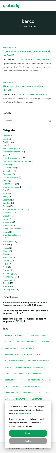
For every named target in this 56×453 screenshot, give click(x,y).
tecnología (7, 280)
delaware (18, 374)
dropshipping (34, 374)
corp (7, 374)
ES (6, 386)
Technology (8, 273)
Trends (6, 286)
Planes (6, 248)
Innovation (7, 225)
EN (50, 380)
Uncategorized (9, 289)
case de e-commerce (12, 158)
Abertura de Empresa (15, 335)
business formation (14, 361)
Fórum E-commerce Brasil (14, 209)
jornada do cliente (11, 235)
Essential (7, 200)
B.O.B (5, 139)
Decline (28, 441)
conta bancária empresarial (29, 367)
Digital (6, 180)
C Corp (8, 367)
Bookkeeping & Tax (11, 148)
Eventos (6, 203)
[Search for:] (28, 120)
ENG (5, 193)
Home (5, 219)
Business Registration (38, 361)
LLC (4, 238)
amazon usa (10, 348)
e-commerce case (11, 187)
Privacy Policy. (25, 413)
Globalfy (25, 60)
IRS (46, 393)
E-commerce (9, 184)
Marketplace (8, 241)
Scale (5, 267)
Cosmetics (7, 174)
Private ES (7, 261)
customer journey (11, 177)
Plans (5, 254)
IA (39, 393)
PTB (14, 47)
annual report (28, 348)
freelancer (28, 393)
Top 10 (6, 283)
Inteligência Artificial (12, 229)
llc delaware (19, 399)
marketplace (36, 399)
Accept (28, 433)
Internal (6, 232)
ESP (14, 82)
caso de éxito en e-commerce (16, 161)
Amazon (6, 135)
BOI (4, 145)
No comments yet (40, 60)
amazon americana (26, 342)
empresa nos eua (36, 380)
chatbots (7, 164)
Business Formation (11, 152)
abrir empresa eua (38, 335)
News (5, 245)
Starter (6, 270)
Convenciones (9, 168)
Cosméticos (8, 171)
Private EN (7, 257)
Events (6, 206)
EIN (4, 190)
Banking (7, 47)
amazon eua (45, 342)
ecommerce (10, 380)
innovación (8, 222)
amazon (8, 342)
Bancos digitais (12, 354)
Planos (6, 251)
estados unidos (32, 386)
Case (5, 155)
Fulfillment (7, 212)
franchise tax (11, 393)
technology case (10, 277)
